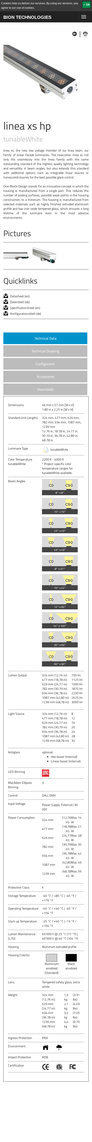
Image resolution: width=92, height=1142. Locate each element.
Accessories (45, 376)
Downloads (45, 389)
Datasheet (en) (20, 296)
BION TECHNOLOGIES (27, 17)
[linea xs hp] (46, 77)
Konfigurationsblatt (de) (25, 313)
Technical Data (45, 338)
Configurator (45, 363)
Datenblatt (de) (20, 302)
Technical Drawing (45, 351)
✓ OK (86, 4)
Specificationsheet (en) (25, 307)
